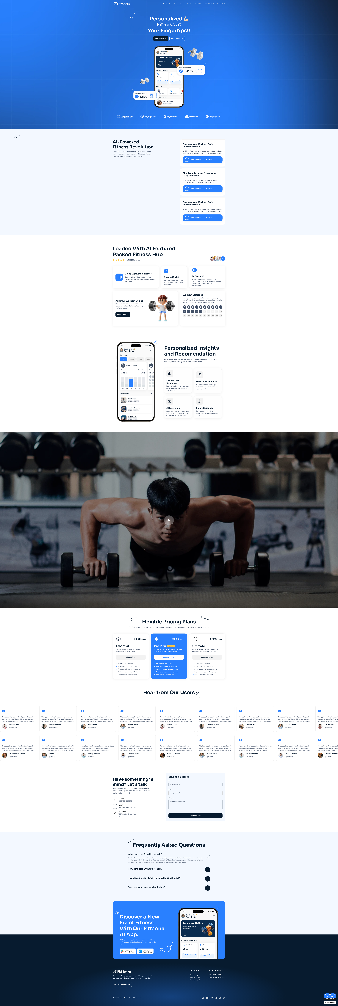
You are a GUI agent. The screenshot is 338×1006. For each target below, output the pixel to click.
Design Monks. (123, 998)
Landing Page (194, 975)
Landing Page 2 (195, 977)
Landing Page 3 (195, 980)
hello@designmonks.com (217, 977)
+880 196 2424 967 (215, 975)
